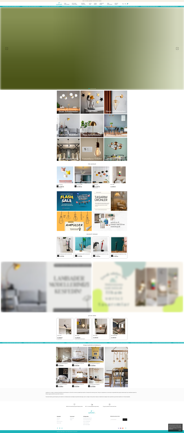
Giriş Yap (58, 418)
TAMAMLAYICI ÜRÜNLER (101, 4)
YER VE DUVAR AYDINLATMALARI (74, 4)
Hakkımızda (72, 418)
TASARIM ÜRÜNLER (95, 4)
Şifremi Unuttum (59, 421)
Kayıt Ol (58, 419)
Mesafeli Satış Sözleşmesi (87, 418)
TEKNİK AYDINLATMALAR (109, 4)
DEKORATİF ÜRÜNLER (116, 4)
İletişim (71, 419)
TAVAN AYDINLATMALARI (66, 4)
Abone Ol (124, 419)
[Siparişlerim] (125, 3)
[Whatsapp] (62, 428)
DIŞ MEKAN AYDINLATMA (83, 4)
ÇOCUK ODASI (90, 4)
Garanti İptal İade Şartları (87, 419)
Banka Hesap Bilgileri (86, 424)
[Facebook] (57, 428)
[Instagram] (59, 428)
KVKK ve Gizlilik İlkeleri (86, 421)
